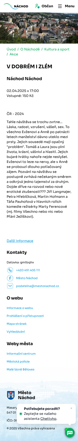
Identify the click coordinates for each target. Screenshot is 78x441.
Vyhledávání (16, 331)
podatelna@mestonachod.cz (37, 286)
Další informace (20, 241)
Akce (14, 54)
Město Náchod (27, 278)
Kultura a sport (56, 49)
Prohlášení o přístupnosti (25, 316)
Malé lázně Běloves (21, 369)
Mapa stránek (17, 324)
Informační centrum (21, 353)
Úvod (11, 49)
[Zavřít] (71, 408)
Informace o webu (20, 308)
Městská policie (18, 361)
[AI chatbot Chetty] (69, 432)
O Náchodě (30, 49)
